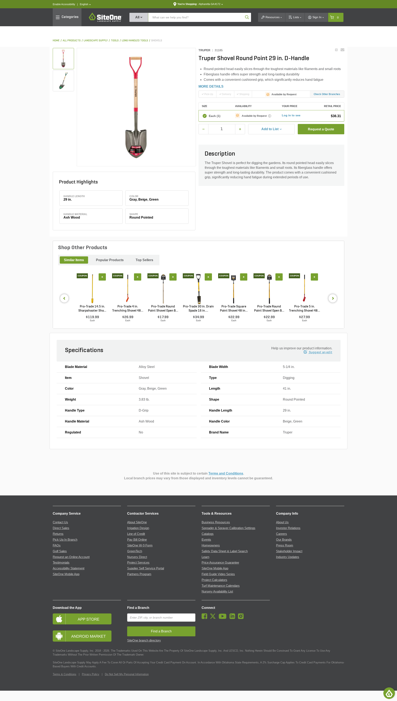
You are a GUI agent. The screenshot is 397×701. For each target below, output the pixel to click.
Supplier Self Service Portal (145, 568)
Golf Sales (60, 551)
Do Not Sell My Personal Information (127, 674)
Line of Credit (136, 534)
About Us (282, 522)
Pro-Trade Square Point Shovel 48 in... (234, 308)
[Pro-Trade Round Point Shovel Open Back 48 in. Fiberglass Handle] (269, 289)
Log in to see (291, 115)
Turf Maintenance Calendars (221, 585)
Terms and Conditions (225, 473)
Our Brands (284, 539)
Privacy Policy (90, 674)
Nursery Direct (137, 557)
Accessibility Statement (68, 568)
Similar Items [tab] (74, 260)
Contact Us (60, 522)
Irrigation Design (138, 528)
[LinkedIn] (233, 618)
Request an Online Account (71, 557)
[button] (85, 4)
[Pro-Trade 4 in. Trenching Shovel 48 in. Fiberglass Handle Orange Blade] (127, 289)
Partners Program (139, 574)
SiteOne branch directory (144, 640)
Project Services (138, 562)
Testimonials (61, 562)
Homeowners (211, 545)
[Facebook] (205, 618)
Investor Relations (288, 528)
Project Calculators (214, 580)
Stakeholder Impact (289, 551)
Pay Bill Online (137, 539)
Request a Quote (321, 129)
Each (214, 116)
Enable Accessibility (64, 4)
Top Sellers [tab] (144, 260)
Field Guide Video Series (218, 574)
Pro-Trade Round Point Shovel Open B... (163, 308)
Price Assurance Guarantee (220, 562)
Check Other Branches (327, 94)
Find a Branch (138, 607)
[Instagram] (242, 618)
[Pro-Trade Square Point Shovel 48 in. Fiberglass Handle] (233, 289)
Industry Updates (287, 557)
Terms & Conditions (64, 674)
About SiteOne (137, 522)
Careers (281, 534)
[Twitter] (214, 618)
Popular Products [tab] (110, 260)
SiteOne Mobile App (66, 574)
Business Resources (216, 522)
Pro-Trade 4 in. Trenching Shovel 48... (127, 308)
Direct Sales (61, 528)
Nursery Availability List (217, 591)
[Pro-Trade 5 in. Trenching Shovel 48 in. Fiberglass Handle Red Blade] (304, 289)
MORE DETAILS (211, 86)
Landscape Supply (96, 40)
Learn (205, 557)
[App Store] (87, 618)
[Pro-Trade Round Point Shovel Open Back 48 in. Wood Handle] (163, 289)
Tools (115, 40)
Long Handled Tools (135, 40)
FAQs (57, 545)
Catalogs (208, 534)
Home (56, 40)
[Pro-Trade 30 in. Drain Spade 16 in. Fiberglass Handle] (198, 289)
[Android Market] (87, 636)
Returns (58, 534)
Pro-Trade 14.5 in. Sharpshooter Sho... (92, 308)
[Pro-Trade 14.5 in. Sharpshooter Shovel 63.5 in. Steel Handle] (92, 289)
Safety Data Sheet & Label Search (225, 551)
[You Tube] (224, 618)
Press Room (284, 545)
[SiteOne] (105, 21)
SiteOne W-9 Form (140, 545)
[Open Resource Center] (389, 693)
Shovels (156, 40)
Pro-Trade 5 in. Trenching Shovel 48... (304, 308)
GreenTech (134, 551)
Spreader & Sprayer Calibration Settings (228, 528)
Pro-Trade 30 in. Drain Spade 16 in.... (198, 308)
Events (206, 539)
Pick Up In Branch (65, 539)
